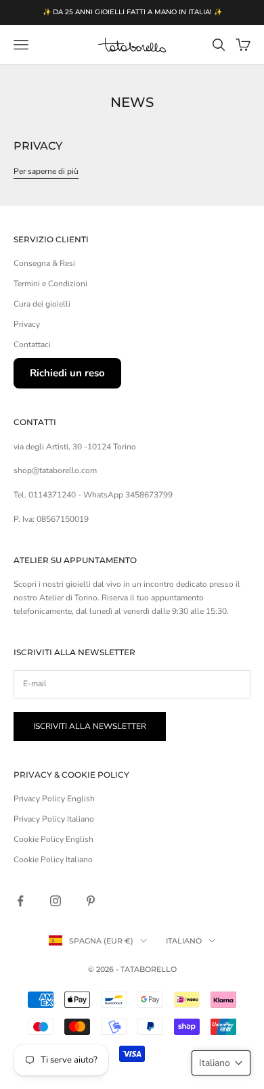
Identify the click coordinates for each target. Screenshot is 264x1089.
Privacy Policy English (54, 798)
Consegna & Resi (44, 263)
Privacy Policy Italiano (54, 819)
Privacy (38, 145)
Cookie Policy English (53, 839)
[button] (221, 1063)
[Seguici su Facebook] (20, 901)
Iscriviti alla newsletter (89, 726)
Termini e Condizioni (50, 283)
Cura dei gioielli (42, 303)
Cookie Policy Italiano (53, 859)
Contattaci (32, 344)
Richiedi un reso (67, 373)
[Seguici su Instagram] (55, 901)
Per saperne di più (46, 171)
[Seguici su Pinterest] (90, 901)
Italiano (184, 941)
